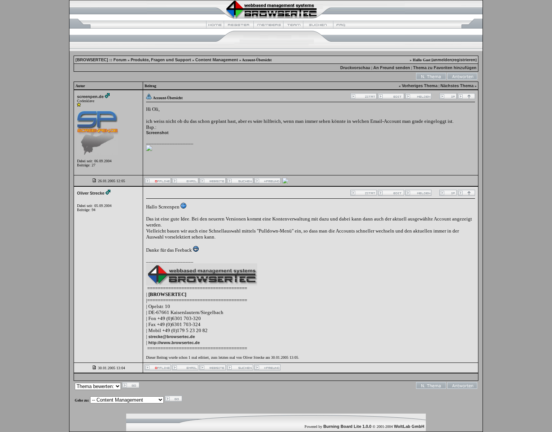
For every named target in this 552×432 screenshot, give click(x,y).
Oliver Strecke (90, 193)
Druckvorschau (355, 67)
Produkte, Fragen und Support (161, 59)
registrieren (464, 59)
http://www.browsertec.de (174, 342)
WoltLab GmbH (409, 426)
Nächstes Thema (457, 85)
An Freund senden (391, 67)
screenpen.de (90, 96)
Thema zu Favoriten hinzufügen (445, 67)
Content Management (216, 59)
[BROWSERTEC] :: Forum (101, 59)
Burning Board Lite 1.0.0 (347, 426)
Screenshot (157, 132)
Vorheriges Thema (419, 85)
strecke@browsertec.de (171, 336)
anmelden (442, 59)
